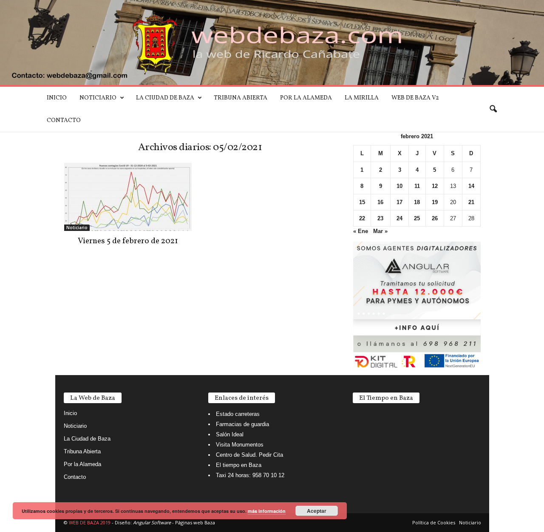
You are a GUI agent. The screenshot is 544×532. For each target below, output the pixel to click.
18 (417, 202)
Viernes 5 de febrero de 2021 (128, 241)
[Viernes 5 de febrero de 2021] (128, 197)
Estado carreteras (238, 414)
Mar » (380, 231)
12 (435, 186)
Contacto (64, 121)
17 (399, 202)
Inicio (57, 98)
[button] (493, 109)
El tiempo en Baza (238, 465)
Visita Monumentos (240, 444)
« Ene (360, 231)
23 (380, 218)
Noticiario (97, 98)
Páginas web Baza (195, 522)
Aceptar (316, 511)
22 (362, 218)
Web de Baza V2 (415, 98)
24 (399, 218)
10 (399, 186)
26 (435, 218)
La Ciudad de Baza (165, 98)
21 (471, 202)
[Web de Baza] (272, 42)
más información (267, 511)
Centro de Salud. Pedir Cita (249, 455)
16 (380, 202)
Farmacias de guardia (242, 424)
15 (362, 202)
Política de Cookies (433, 522)
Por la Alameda (306, 98)
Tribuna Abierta (240, 98)
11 (417, 186)
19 (435, 202)
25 (417, 218)
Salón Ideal (230, 434)
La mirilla (362, 98)
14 (471, 186)
